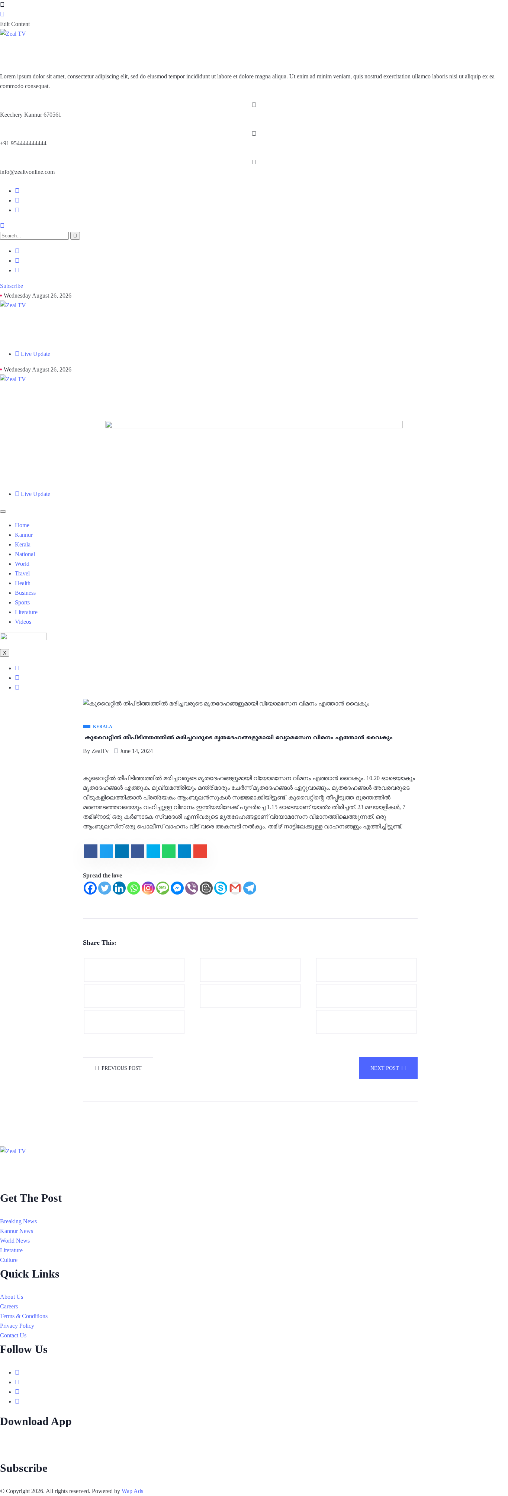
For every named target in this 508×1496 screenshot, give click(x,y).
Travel (22, 573)
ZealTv (100, 751)
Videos (23, 622)
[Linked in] (17, 1392)
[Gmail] (235, 888)
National (25, 554)
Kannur (24, 535)
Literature (26, 612)
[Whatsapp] (133, 888)
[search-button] (75, 236)
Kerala (22, 544)
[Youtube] (17, 210)
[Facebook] (17, 191)
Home (22, 525)
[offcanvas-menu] (2, 5)
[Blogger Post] (206, 888)
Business (25, 593)
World (22, 564)
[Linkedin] (119, 888)
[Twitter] (104, 888)
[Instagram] (17, 200)
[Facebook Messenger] (177, 888)
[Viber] (191, 888)
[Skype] (220, 888)
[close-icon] (2, 14)
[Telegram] (249, 888)
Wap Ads (132, 1491)
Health (22, 583)
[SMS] (162, 888)
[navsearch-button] (2, 226)
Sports (22, 602)
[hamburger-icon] (3, 511)
